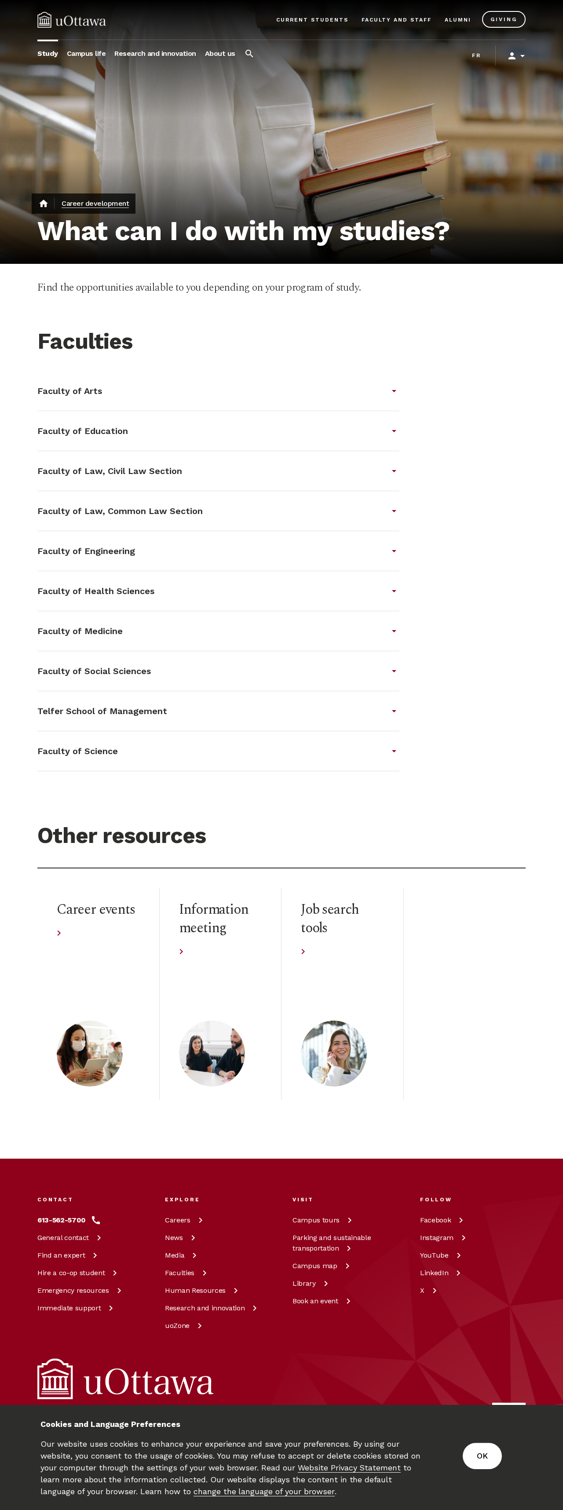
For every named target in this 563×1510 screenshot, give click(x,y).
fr (476, 55)
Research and (205, 1308)
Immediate (69, 1308)
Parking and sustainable (331, 1242)
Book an (315, 1301)
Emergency (73, 1290)
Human (195, 1290)
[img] (71, 20)
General (63, 1237)
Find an (61, 1255)
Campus (316, 1220)
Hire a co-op (71, 1273)
